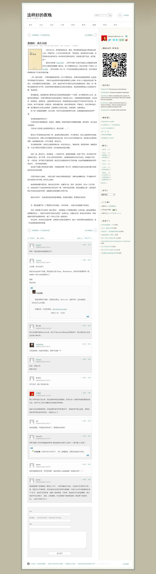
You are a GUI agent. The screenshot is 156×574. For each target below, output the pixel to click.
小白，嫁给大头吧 (107, 228)
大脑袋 (38, 393)
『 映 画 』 (104, 160)
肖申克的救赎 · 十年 (108, 225)
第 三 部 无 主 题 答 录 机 (109, 250)
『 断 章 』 (104, 149)
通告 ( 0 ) (79, 238)
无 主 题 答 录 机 (107, 246)
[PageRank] (114, 210)
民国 (52, 46)
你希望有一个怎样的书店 (41, 35)
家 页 (30, 25)
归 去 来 (105, 131)
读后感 (56, 46)
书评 (45, 46)
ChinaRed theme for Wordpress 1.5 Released (116, 241)
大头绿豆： (33, 564)
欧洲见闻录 (105, 169)
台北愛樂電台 (112, 206)
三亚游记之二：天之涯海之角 (111, 125)
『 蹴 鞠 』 (104, 173)
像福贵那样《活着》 (108, 235)
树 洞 (104, 25)
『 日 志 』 (104, 153)
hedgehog (39, 344)
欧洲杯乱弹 (105, 179)
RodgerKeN (104, 89)
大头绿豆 (67, 46)
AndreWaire (104, 96)
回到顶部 (126, 564)
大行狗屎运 (89, 35)
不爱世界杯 (105, 177)
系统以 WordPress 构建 (55, 564)
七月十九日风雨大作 (108, 128)
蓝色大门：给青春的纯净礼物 (111, 231)
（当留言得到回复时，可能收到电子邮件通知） (45, 517)
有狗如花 (104, 157)
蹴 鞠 (94, 25)
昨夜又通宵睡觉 (107, 135)
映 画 (73, 25)
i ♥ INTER (105, 175)
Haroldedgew (105, 92)
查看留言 (75, 46)
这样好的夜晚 (39, 15)
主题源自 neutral (70, 564)
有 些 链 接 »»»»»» (115, 213)
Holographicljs (105, 110)
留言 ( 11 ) (88, 238)
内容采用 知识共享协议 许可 (86, 564)
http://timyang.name (60, 309)
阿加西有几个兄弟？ (108, 138)
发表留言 (32, 238)
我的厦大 (104, 155)
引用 (89, 244)
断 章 (83, 25)
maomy (38, 260)
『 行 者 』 (104, 167)
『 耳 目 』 (104, 164)
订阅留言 (41, 238)
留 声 (115, 25)
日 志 (41, 25)
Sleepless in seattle (108, 121)
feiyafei (38, 245)
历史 (48, 46)
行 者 (62, 25)
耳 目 (51, 25)
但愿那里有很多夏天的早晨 (110, 253)
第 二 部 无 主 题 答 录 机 (109, 238)
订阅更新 (126, 15)
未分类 (103, 183)
